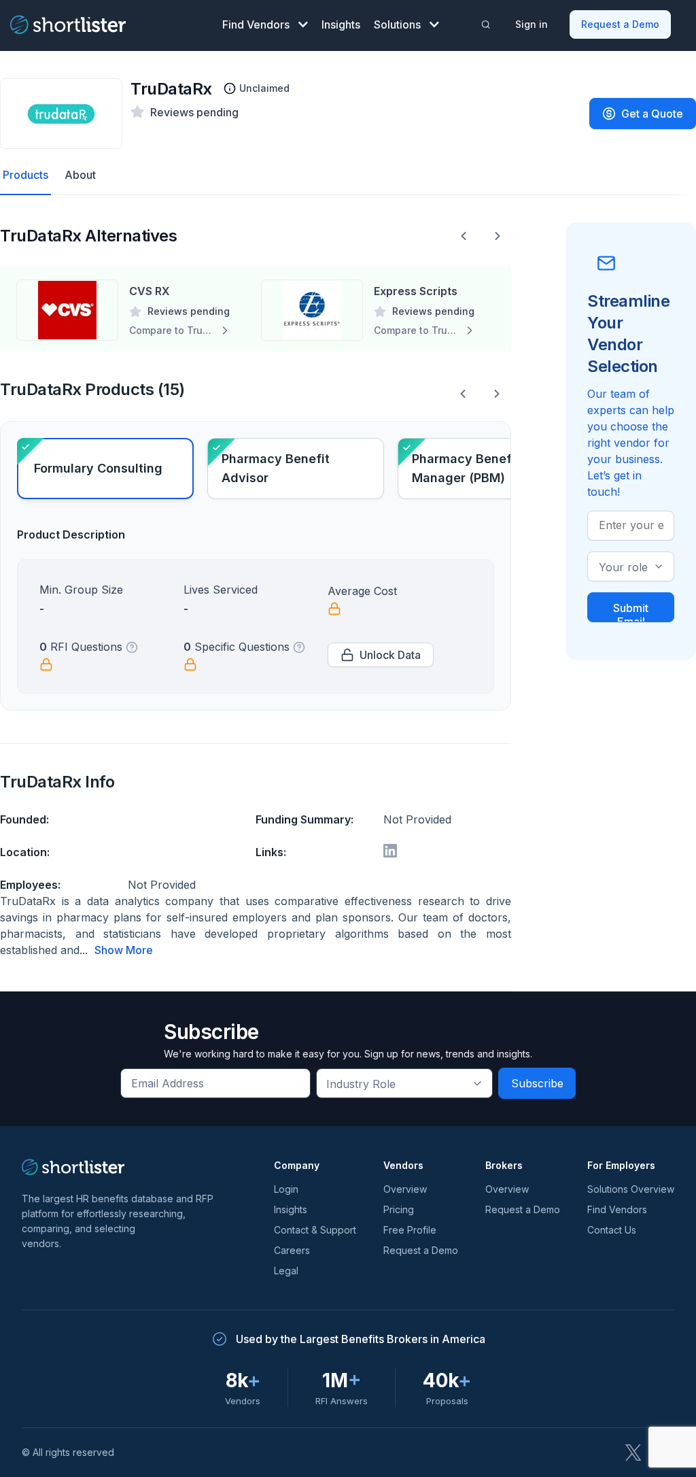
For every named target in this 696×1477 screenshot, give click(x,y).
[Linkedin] (390, 851)
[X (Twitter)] (633, 1452)
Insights (340, 24)
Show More (123, 950)
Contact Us (611, 1230)
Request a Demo (620, 24)
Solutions (397, 24)
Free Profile (409, 1230)
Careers (292, 1250)
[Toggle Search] (485, 24)
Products (25, 175)
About (80, 175)
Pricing (398, 1209)
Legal (286, 1270)
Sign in (531, 24)
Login (286, 1189)
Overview (405, 1189)
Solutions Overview (630, 1189)
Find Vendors (256, 24)
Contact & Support (315, 1230)
